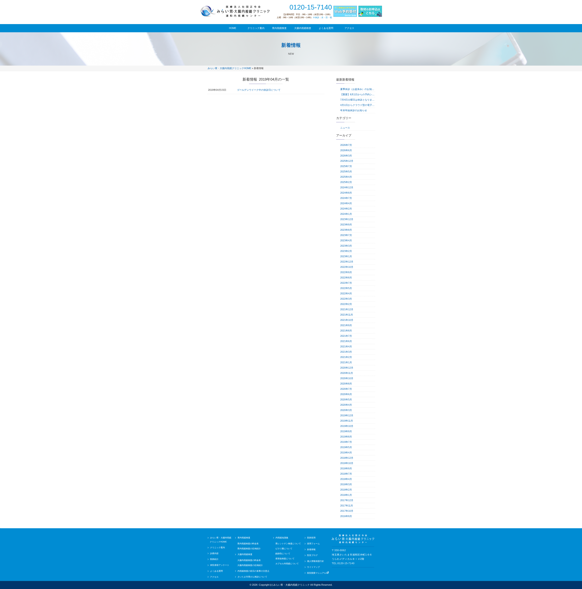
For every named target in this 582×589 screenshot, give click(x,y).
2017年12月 (346, 500)
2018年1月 (346, 495)
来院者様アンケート (219, 565)
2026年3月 (346, 155)
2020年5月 (346, 399)
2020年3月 (346, 410)
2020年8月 (346, 383)
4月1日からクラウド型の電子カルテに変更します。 (357, 105)
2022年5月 (346, 288)
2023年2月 (346, 251)
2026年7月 (346, 145)
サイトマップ (313, 567)
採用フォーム (313, 543)
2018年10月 (346, 463)
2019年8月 (346, 436)
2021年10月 (346, 320)
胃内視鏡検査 (243, 537)
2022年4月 (346, 293)
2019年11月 (346, 420)
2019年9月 (346, 431)
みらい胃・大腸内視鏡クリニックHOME (229, 68)
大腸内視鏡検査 (244, 554)
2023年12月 (346, 219)
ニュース (345, 127)
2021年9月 (346, 325)
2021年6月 (346, 341)
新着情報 (311, 549)
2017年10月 (346, 511)
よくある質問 (216, 571)
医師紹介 (214, 559)
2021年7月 (346, 336)
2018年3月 (346, 484)
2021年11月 (346, 314)
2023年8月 (346, 230)
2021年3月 (346, 352)
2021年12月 (346, 309)
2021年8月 (346, 330)
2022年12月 (346, 261)
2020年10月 (346, 378)
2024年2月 (346, 208)
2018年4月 (346, 479)
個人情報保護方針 (315, 561)
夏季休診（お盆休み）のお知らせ (357, 89)
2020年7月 (346, 389)
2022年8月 (346, 277)
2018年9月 (346, 468)
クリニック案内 (217, 547)
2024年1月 (346, 214)
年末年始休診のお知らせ (353, 110)
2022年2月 (346, 304)
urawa (235, 11)
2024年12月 (346, 187)
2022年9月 (346, 272)
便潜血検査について (284, 558)
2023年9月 (346, 224)
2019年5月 (346, 447)
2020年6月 (346, 394)
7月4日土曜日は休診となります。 (357, 99)
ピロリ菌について (283, 548)
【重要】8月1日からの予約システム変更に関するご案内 (357, 94)
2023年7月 (346, 235)
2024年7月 (346, 198)
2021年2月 (346, 357)
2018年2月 (346, 489)
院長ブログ (312, 555)
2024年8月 (346, 192)
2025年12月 (346, 161)
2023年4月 (346, 240)
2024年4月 (346, 203)
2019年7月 (346, 442)
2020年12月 (346, 367)
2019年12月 (346, 415)
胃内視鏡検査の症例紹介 (249, 548)
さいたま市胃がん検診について (252, 577)
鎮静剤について (282, 553)
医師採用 (311, 537)
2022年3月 (346, 299)
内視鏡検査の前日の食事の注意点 (253, 571)
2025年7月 (346, 166)
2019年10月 (346, 426)
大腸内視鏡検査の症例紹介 (250, 565)
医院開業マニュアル (316, 573)
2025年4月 (346, 177)
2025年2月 (346, 182)
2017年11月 (346, 505)
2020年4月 (346, 405)
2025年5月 (346, 171)
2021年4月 (346, 346)
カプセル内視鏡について (287, 563)
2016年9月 (346, 516)
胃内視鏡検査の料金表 (248, 543)
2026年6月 (346, 150)
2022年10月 (346, 267)
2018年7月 (346, 474)
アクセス (214, 577)
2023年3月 (346, 246)
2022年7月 (346, 283)
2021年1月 (346, 362)
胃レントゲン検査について (288, 543)
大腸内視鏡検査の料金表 (249, 560)
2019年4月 (346, 452)
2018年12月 (346, 458)
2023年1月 (346, 256)
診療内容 (214, 553)
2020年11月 (346, 373)
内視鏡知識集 (282, 537)
